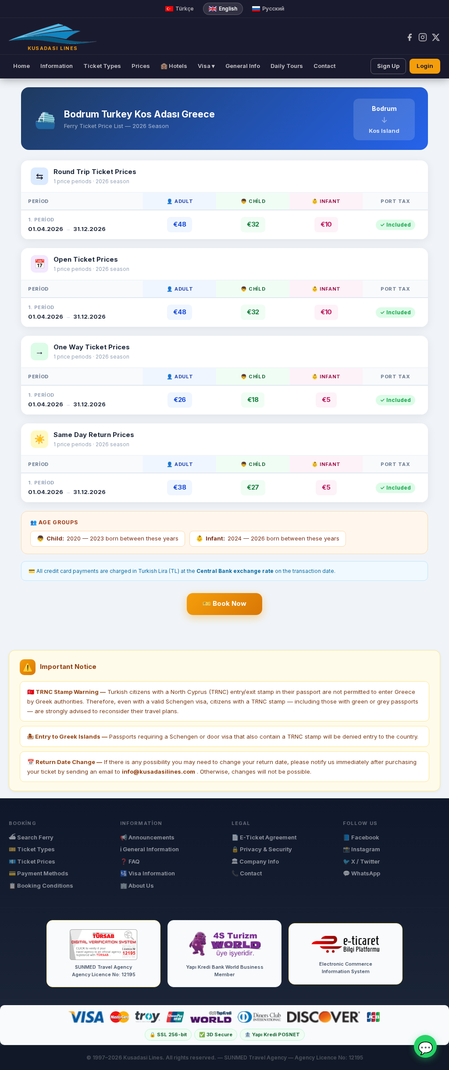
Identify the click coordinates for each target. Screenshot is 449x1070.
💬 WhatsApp (361, 873)
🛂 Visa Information (147, 873)
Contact (324, 65)
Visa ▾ (206, 65)
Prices (141, 65)
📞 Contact (247, 873)
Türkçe (184, 8)
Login (425, 65)
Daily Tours (287, 65)
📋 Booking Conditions (41, 885)
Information (56, 65)
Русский (273, 8)
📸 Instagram (361, 849)
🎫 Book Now (224, 603)
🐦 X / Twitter (361, 861)
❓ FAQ (129, 861)
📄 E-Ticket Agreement (264, 837)
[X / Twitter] (435, 37)
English (228, 8)
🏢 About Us (137, 885)
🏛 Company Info (255, 861)
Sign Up (388, 65)
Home (21, 65)
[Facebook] (409, 37)
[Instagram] (422, 37)
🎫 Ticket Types (32, 849)
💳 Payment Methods (38, 873)
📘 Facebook (361, 837)
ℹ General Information (149, 849)
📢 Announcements (147, 837)
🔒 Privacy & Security (262, 849)
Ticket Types (102, 65)
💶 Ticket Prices (32, 861)
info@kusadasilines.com (158, 771)
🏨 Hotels (173, 65)
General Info (242, 65)
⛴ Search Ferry (31, 837)
